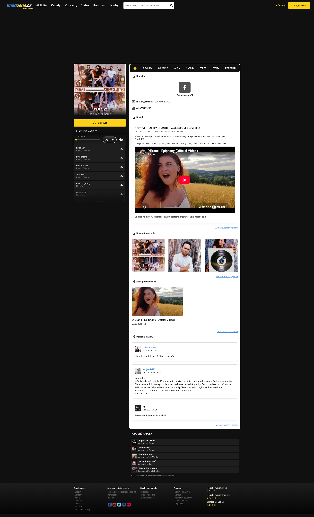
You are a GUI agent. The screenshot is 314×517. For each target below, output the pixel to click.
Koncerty (71, 5)
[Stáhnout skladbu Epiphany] (121, 149)
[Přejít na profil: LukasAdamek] (138, 349)
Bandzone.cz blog (82, 509)
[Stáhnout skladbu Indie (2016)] (121, 194)
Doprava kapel (147, 498)
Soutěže (78, 507)
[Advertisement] (157, 36)
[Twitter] (119, 505)
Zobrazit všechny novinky (226, 228)
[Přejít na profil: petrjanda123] (138, 371)
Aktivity (41, 5)
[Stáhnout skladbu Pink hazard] (121, 158)
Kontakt (177, 495)
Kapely (56, 5)
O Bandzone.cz (181, 501)
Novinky (147, 68)
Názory (190, 68)
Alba (177, 68)
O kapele (163, 68)
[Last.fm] (129, 505)
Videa (85, 5)
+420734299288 (143, 108)
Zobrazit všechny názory (227, 425)
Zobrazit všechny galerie (227, 276)
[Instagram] (124, 505)
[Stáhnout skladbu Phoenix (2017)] (121, 185)
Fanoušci (99, 5)
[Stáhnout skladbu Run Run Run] (121, 167)
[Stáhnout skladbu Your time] (121, 176)
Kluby (114, 5)
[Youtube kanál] (114, 505)
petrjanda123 (148, 369)
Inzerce (111, 498)
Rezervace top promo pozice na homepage (122, 493)
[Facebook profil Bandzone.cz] (110, 505)
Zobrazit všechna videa (227, 331)
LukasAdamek (149, 347)
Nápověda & (182, 492)
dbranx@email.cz (145, 101)
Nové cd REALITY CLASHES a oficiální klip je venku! (167, 128)
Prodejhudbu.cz (148, 495)
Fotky (216, 68)
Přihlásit (280, 5)
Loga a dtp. (179, 504)
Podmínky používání (183, 498)
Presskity (145, 492)
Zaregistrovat (299, 5)
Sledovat (102, 123)
